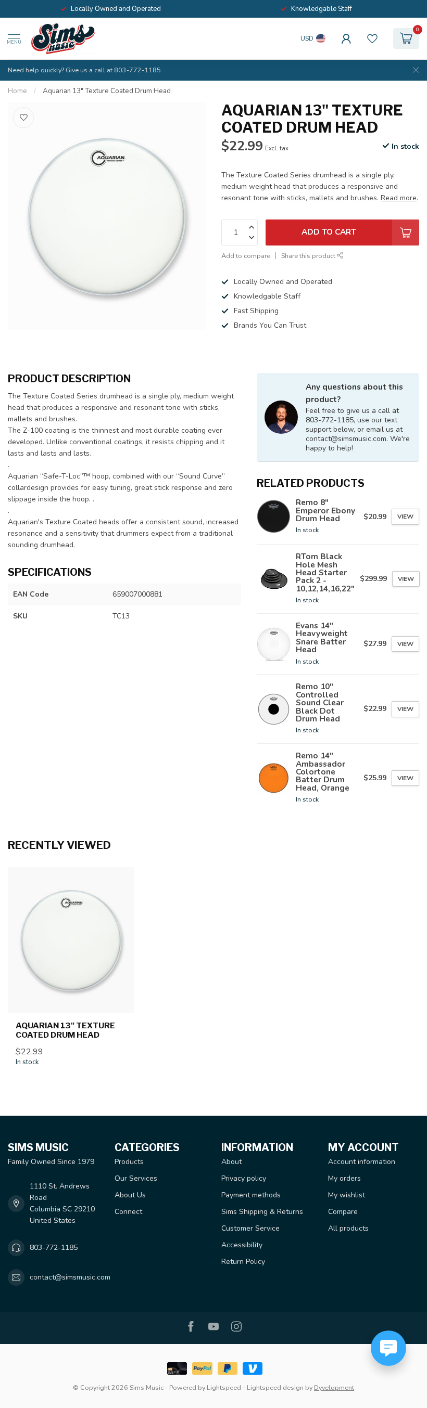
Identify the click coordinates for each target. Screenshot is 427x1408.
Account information (361, 1162)
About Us (130, 1195)
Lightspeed (224, 1387)
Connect (128, 1212)
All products (348, 1228)
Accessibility (241, 1245)
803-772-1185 (54, 1247)
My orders (344, 1178)
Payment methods (251, 1195)
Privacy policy (243, 1178)
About (231, 1162)
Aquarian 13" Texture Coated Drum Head (107, 91)
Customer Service (250, 1228)
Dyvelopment (334, 1387)
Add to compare (245, 255)
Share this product (309, 255)
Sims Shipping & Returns (262, 1212)
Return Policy (243, 1262)
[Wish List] (372, 38)
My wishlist (346, 1195)
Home (17, 91)
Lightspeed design (275, 1387)
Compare (343, 1212)
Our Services (136, 1178)
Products (129, 1162)
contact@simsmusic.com (70, 1277)
